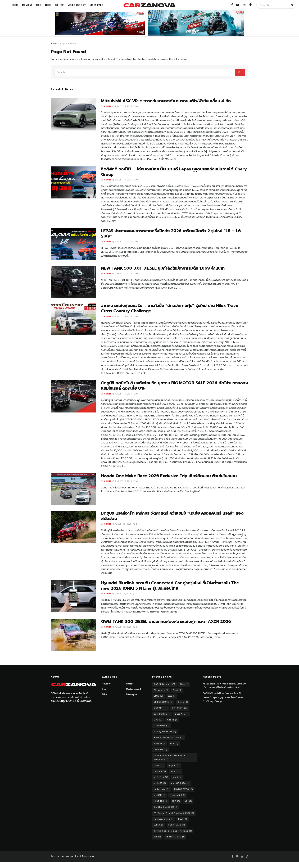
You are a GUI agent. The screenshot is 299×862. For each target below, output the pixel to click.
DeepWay (181, 714)
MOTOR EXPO (183, 789)
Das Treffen (162, 714)
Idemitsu (160, 749)
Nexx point (177, 795)
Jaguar (173, 765)
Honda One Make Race (168, 737)
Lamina (160, 771)
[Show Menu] (4, 5)
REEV (182, 819)
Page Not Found (68, 43)
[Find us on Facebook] (232, 5)
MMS (177, 777)
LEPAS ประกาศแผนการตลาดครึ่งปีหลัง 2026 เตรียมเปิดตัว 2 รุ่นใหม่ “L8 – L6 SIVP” (171, 233)
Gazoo (172, 719)
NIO (176, 801)
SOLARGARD (176, 824)
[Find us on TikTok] (250, 5)
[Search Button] (292, 5)
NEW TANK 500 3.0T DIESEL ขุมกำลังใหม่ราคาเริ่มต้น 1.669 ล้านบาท (163, 268)
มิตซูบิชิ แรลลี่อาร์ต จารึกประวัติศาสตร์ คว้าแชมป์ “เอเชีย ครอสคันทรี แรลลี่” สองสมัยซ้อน (172, 516)
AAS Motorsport (164, 684)
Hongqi (159, 743)
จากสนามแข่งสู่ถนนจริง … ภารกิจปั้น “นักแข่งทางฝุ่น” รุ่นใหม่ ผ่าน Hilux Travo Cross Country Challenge (169, 308)
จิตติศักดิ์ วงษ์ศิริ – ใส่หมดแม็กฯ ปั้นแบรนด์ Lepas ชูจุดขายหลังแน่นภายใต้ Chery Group (174, 172)
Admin (107, 106)
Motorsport (76, 5)
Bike (48, 5)
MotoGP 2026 (180, 783)
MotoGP (160, 783)
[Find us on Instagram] (244, 5)
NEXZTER (160, 801)
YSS (157, 836)
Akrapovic (161, 690)
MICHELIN (161, 777)
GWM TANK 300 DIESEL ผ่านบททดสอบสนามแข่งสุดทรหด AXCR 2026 (166, 621)
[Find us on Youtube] (237, 5)
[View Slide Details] (100, 23)
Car (38, 5)
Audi (177, 690)
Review (27, 5)
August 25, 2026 (123, 106)
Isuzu (159, 765)
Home (14, 5)
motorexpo (161, 789)
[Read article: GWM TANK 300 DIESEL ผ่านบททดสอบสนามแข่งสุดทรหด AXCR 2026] (73, 635)
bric (171, 696)
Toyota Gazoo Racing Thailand (173, 830)
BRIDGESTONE (163, 702)
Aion (184, 684)
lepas (175, 771)
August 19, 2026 (122, 524)
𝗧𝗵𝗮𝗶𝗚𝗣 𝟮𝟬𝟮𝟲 (175, 836)
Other (59, 5)
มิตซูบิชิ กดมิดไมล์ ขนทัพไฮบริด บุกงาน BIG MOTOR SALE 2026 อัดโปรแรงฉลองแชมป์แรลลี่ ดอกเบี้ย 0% (174, 385)
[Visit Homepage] (149, 5)
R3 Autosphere (163, 819)
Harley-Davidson (165, 731)
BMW (158, 696)
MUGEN (159, 795)
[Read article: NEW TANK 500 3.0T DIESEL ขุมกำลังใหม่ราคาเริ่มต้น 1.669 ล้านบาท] (73, 282)
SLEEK (159, 824)
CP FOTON (179, 707)
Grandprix (161, 725)
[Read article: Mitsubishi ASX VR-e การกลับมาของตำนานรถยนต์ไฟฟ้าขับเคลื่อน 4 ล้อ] (73, 114)
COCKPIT (160, 707)
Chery (182, 702)
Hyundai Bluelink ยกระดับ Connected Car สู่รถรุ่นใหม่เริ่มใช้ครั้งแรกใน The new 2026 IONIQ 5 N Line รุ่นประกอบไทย (170, 585)
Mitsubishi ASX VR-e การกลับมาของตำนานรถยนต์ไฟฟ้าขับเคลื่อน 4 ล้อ (166, 101)
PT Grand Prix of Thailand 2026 (174, 813)
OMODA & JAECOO (165, 807)
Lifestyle (96, 5)
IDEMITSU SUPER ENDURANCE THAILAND (169, 757)
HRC (174, 743)
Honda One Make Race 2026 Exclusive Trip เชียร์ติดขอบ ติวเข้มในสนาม (169, 476)
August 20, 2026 (123, 481)
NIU (188, 801)
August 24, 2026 (123, 241)
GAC (158, 719)
